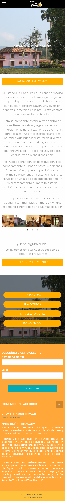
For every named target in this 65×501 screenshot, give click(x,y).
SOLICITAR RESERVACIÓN (33, 81)
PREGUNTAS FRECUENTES (32, 262)
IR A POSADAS (32, 295)
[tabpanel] (20, 221)
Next (57, 221)
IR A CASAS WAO (32, 323)
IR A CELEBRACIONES (32, 314)
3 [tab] (37, 229)
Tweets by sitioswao (11, 417)
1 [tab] (27, 229)
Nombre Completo (13, 357)
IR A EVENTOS (32, 304)
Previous (7, 221)
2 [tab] (32, 229)
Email (5, 370)
